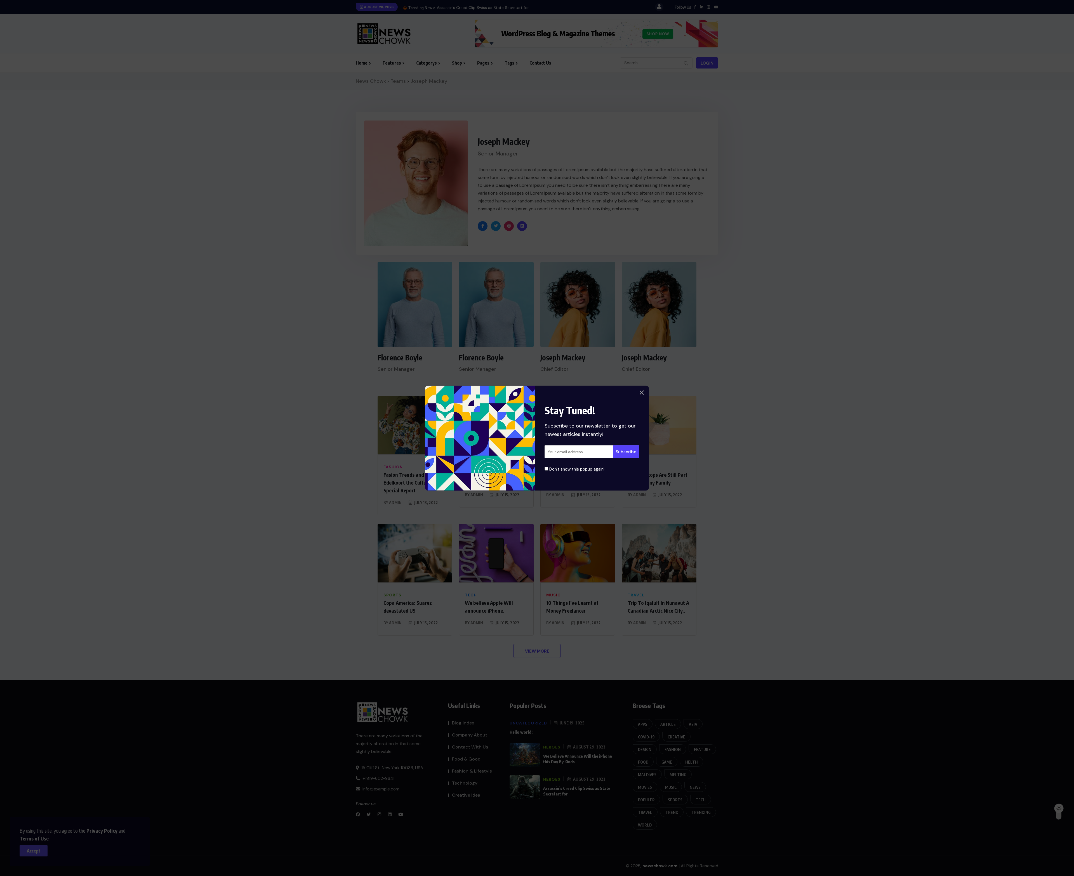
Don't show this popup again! (576, 469)
